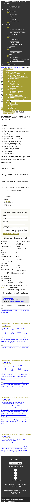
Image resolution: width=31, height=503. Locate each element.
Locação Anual (11, 11)
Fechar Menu (8, 23)
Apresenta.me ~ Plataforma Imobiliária (12, 499)
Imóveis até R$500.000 (17, 57)
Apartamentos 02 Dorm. (17, 29)
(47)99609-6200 (21, 484)
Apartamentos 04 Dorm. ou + (18, 33)
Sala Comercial (14, 21)
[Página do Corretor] (8, 298)
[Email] (15, 475)
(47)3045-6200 (9, 484)
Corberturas (13, 34)
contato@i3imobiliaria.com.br (16, 466)
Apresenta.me (5, 498)
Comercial (13, 19)
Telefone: (5, 221)
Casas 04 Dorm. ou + (16, 44)
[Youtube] (15, 472)
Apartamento (14, 14)
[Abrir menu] (0, 67)
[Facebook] (15, 470)
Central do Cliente (16, 463)
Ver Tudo (8, 13)
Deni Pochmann (8, 300)
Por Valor (9, 54)
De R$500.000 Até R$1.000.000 (19, 59)
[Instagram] (15, 478)
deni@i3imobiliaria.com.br (17, 301)
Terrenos (9, 47)
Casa (11, 16)
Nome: (5, 215)
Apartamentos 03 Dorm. (17, 31)
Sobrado (12, 18)
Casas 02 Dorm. (14, 41)
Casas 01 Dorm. (14, 39)
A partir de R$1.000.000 (17, 61)
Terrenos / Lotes (15, 52)
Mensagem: (6, 226)
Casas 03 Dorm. (14, 42)
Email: (4, 218)
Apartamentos (11, 26)
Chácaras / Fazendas (16, 51)
